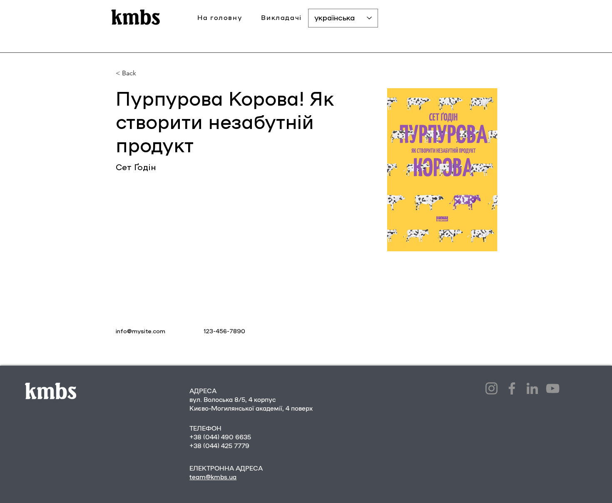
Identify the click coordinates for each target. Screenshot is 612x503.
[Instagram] (491, 388)
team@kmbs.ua (212, 477)
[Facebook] (512, 388)
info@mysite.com (140, 331)
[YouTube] (553, 388)
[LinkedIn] (532, 388)
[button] (281, 18)
